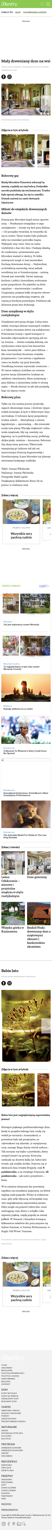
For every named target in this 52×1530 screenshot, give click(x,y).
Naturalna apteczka (12, 1433)
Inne (3, 1499)
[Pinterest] (13, 1524)
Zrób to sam (7, 1470)
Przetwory (7, 1496)
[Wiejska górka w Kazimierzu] (13, 913)
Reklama (5, 1381)
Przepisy (6, 1504)
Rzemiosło (6, 1465)
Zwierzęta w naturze (12, 1450)
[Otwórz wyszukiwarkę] (42, 4)
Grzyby (5, 1453)
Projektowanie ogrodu (13, 1421)
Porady (5, 1416)
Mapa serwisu (8, 1379)
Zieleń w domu (8, 1418)
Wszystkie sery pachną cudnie (21, 535)
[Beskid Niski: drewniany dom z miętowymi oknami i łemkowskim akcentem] (39, 913)
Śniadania (6, 1479)
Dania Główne (8, 1488)
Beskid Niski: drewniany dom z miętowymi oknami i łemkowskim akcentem (39, 937)
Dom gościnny (37, 877)
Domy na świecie (9, 1396)
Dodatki (5, 1493)
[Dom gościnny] (39, 863)
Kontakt (5, 1384)
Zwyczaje (6, 1468)
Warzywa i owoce (10, 1410)
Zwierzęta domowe (11, 1448)
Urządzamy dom (9, 1399)
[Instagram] (3, 1524)
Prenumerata (9, 1510)
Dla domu (6, 1436)
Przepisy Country (21, 528)
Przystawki (7, 1482)
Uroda (4, 1430)
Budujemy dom (9, 1401)
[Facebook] (8, 1524)
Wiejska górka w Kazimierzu (12, 929)
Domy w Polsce (9, 1393)
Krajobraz (6, 1456)
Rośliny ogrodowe (11, 1413)
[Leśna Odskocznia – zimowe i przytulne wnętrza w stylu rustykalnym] (13, 863)
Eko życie (6, 1439)
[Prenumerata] (19, 1523)
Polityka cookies (10, 1376)
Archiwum (6, 1368)
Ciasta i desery (8, 1490)
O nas (4, 1365)
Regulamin (6, 1370)
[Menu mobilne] (48, 4)
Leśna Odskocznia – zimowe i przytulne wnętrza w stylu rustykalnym (12, 886)
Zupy (3, 1485)
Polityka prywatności (12, 1373)
